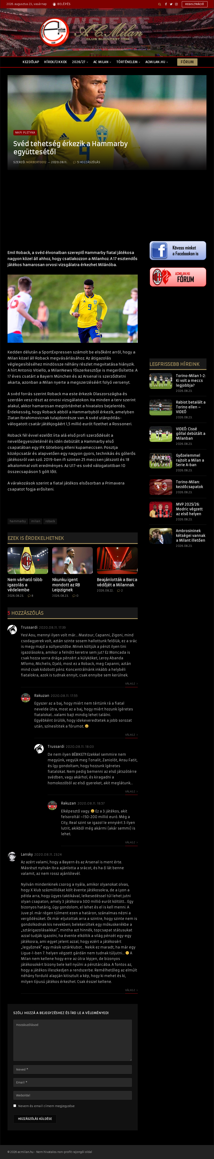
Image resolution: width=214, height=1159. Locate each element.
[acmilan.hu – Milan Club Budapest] (90, 32)
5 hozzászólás (88, 162)
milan (35, 521)
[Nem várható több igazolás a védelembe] (28, 560)
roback (50, 521)
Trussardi (29, 627)
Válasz (130, 683)
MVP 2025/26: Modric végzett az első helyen (189, 509)
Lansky (27, 854)
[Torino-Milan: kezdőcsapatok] (160, 487)
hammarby (18, 521)
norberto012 (36, 162)
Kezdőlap (31, 62)
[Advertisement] (73, 214)
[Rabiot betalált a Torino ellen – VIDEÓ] (160, 407)
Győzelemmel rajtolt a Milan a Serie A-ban (190, 460)
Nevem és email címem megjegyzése (46, 1106)
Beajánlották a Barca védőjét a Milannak (117, 582)
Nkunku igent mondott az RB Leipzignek (66, 584)
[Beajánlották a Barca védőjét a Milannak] (117, 560)
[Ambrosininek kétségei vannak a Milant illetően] (160, 536)
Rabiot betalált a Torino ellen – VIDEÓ (191, 407)
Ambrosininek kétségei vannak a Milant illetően (190, 535)
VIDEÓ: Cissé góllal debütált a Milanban (190, 434)
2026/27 (78, 62)
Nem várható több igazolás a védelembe (25, 584)
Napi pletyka (25, 132)
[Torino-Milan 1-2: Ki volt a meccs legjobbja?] (160, 381)
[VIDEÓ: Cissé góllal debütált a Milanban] (160, 434)
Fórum (187, 62)
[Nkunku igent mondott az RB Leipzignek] (72, 560)
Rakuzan (41, 696)
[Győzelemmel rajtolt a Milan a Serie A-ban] (160, 461)
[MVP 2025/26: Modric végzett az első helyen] (160, 509)
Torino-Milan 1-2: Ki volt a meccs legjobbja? (190, 380)
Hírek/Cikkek (55, 62)
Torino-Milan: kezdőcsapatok (189, 484)
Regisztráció (194, 4)
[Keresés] (159, 4)
